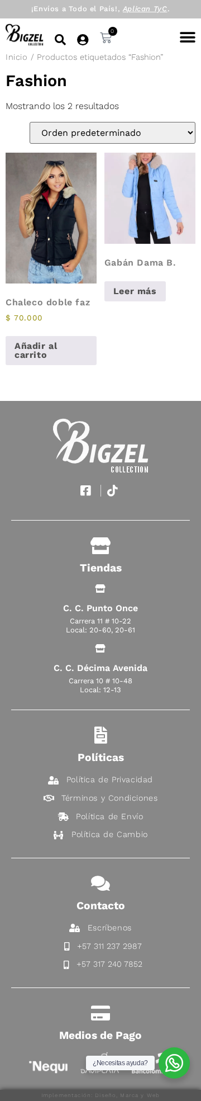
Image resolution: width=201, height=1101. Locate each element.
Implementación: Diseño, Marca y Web (100, 1095)
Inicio (17, 57)
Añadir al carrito (36, 350)
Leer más (135, 291)
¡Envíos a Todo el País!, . (100, 8)
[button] (60, 39)
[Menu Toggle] (187, 37)
